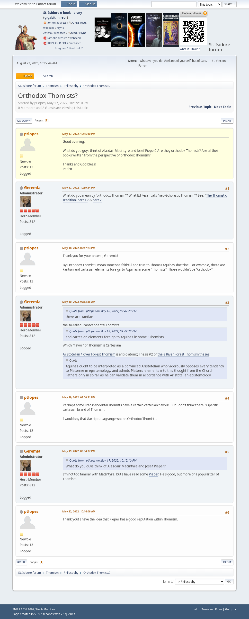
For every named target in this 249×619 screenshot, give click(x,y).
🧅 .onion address (54, 22)
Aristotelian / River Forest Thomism (89, 354)
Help (195, 609)
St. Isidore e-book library (62, 12)
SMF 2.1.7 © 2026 (23, 609)
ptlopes (31, 134)
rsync (60, 27)
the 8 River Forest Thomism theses (183, 354)
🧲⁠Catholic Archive (55, 38)
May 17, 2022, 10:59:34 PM (78, 187)
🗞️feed (72, 33)
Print (227, 120)
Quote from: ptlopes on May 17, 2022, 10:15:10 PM (102, 460)
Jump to (168, 581)
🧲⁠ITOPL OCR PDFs (55, 43)
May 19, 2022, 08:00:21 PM (78, 397)
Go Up (21, 562)
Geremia (32, 187)
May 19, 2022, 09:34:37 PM (78, 451)
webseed (48, 27)
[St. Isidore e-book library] (22, 228)
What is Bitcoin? (190, 49)
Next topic (222, 107)
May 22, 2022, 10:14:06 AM (78, 511)
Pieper (153, 474)
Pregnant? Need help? (69, 48)
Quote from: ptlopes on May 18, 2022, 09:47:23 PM (102, 311)
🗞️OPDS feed (77, 22)
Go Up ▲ (231, 609)
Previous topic (200, 107)
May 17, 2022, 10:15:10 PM (78, 134)
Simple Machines (45, 609)
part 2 (97, 200)
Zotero (47, 33)
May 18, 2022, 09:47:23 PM (78, 248)
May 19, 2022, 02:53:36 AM (78, 301)
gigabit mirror (55, 17)
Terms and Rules (212, 609)
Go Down (24, 120)
